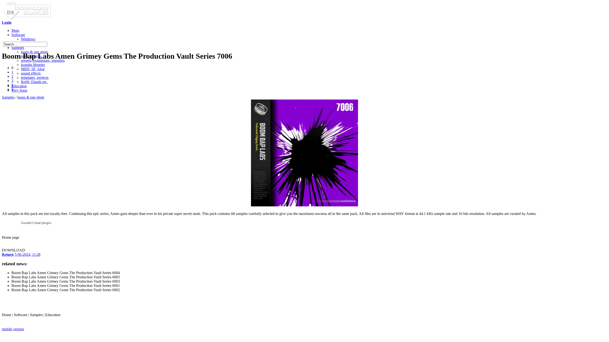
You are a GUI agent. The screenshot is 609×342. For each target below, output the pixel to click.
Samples (17, 48)
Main (15, 30)
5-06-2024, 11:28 (27, 254)
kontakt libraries (33, 65)
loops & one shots (30, 97)
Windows (28, 39)
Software (18, 35)
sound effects (31, 73)
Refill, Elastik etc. (34, 82)
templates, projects (35, 78)
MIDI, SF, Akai (32, 69)
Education (19, 86)
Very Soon (19, 90)
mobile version (13, 329)
